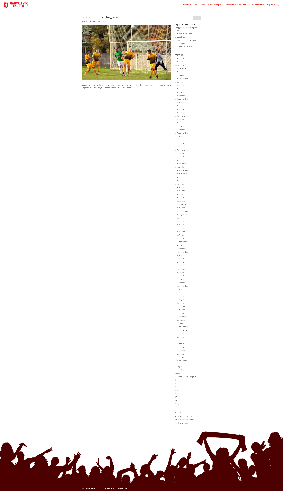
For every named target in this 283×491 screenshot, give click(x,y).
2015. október (180, 208)
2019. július (179, 82)
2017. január (179, 157)
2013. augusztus (181, 289)
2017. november (181, 126)
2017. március (180, 150)
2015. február (180, 235)
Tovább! (129, 88)
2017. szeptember (181, 133)
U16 (176, 390)
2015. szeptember (181, 211)
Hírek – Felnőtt (199, 5)
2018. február (180, 119)
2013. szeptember (181, 286)
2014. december (181, 242)
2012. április (179, 344)
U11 (176, 380)
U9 (176, 400)
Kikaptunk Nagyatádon (183, 37)
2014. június (179, 259)
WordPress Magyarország (184, 423)
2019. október (180, 75)
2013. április (179, 303)
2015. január (179, 238)
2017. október (180, 130)
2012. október (180, 323)
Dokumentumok (257, 5)
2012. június (179, 337)
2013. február (180, 310)
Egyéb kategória (180, 370)
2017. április (179, 147)
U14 (176, 387)
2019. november (181, 72)
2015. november (181, 204)
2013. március (180, 306)
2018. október (180, 96)
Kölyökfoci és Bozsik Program (185, 377)
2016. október (180, 167)
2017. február (180, 153)
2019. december (181, 68)
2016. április (179, 187)
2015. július (179, 218)
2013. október (180, 283)
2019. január (179, 89)
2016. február (180, 194)
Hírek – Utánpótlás (215, 5)
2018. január (179, 123)
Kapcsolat (271, 5)
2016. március (180, 191)
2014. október (180, 249)
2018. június (179, 106)
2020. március (180, 58)
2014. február (180, 272)
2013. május (179, 300)
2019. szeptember (181, 79)
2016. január (179, 198)
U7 (176, 397)
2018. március (180, 116)
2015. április (179, 228)
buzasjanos (92, 21)
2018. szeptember (181, 99)
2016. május (179, 184)
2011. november (181, 361)
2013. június (179, 296)
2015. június (179, 221)
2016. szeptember (181, 170)
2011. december (181, 357)
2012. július (179, 334)
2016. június (179, 181)
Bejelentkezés (180, 413)
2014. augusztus (181, 255)
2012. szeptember (181, 327)
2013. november (181, 279)
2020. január (179, 65)
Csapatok (230, 5)
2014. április (179, 266)
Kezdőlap (187, 5)
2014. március (180, 269)
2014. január (179, 276)
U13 (176, 383)
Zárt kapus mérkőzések (183, 34)
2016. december (181, 160)
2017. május (179, 143)
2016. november (181, 164)
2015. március (180, 232)
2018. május (179, 109)
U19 (176, 394)
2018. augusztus (181, 102)
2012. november (181, 320)
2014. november (181, 245)
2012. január (179, 354)
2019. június (179, 85)
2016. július (179, 177)
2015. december (181, 201)
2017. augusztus (181, 136)
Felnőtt (110, 21)
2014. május (179, 262)
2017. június (179, 140)
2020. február (180, 62)
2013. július (179, 293)
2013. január (179, 313)
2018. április (179, 113)
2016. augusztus (181, 174)
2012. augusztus (181, 330)
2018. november (181, 92)
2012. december (181, 317)
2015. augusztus (181, 215)
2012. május (179, 340)
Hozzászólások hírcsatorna (184, 420)
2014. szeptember (181, 252)
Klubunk (242, 5)
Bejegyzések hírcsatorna (184, 416)
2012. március (180, 347)
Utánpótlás (179, 404)
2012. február (180, 351)
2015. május (179, 225)
